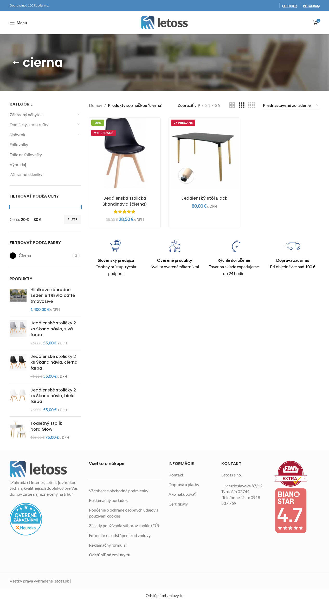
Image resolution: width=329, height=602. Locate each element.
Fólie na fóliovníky (26, 154)
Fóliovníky (19, 144)
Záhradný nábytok (26, 114)
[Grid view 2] (232, 105)
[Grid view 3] (241, 105)
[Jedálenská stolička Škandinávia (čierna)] (124, 153)
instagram (311, 6)
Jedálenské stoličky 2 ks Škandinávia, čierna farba (54, 362)
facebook (290, 6)
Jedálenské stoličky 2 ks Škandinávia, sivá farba (53, 329)
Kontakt (176, 474)
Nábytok (17, 134)
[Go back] (16, 62)
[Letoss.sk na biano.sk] (297, 510)
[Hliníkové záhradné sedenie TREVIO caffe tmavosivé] (18, 299)
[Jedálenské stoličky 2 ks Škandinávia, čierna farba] (18, 366)
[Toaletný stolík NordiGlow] (18, 430)
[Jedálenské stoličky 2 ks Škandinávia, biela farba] (18, 400)
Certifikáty (178, 503)
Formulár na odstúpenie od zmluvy (120, 535)
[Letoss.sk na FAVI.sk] (297, 474)
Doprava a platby (184, 484)
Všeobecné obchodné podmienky (118, 490)
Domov (95, 105)
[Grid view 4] (251, 105)
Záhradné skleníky (26, 174)
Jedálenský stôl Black (204, 198)
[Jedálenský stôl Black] (204, 153)
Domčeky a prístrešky (29, 124)
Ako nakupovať (182, 494)
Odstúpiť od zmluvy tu (109, 554)
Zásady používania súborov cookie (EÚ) (124, 525)
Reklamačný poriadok (108, 500)
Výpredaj (18, 164)
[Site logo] (164, 22)
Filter (73, 219)
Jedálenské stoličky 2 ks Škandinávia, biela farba (53, 396)
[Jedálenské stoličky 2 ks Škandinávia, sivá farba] (18, 333)
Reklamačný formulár (108, 544)
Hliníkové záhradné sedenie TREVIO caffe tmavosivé (52, 295)
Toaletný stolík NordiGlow (46, 426)
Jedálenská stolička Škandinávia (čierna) (124, 201)
